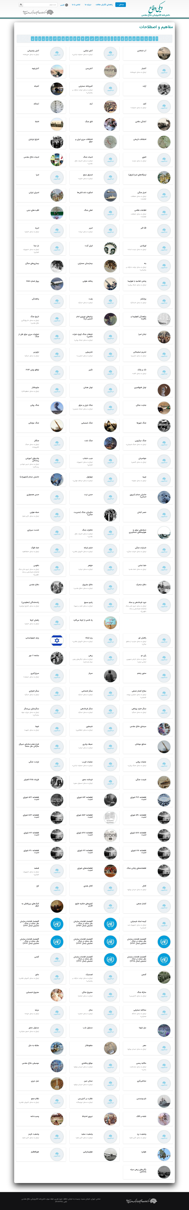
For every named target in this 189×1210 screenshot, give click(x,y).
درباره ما (88, 4)
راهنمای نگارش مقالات (104, 4)
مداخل (121, 4)
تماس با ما (76, 4)
